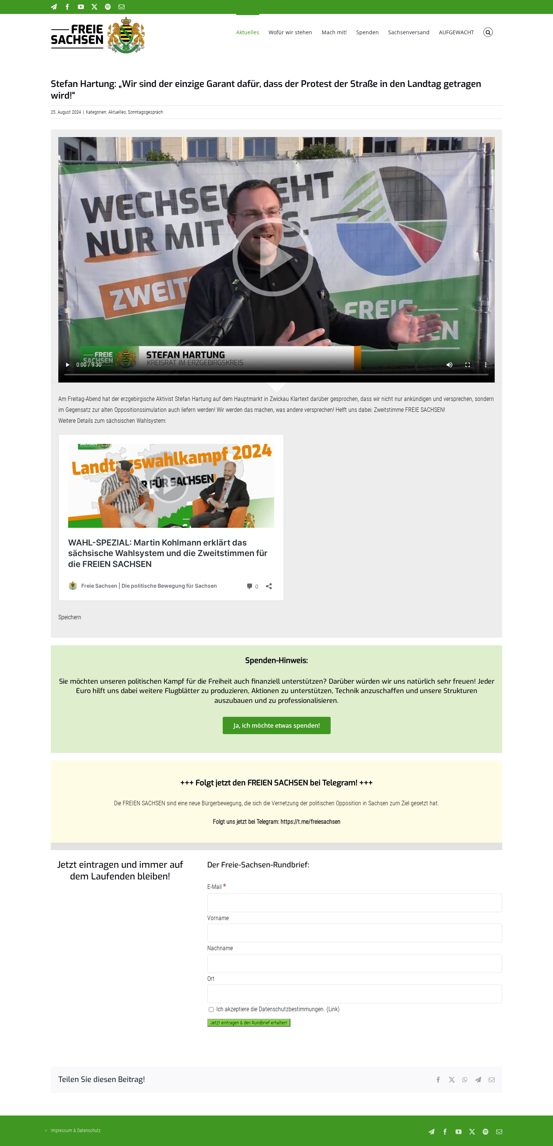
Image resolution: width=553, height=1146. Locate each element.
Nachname (220, 948)
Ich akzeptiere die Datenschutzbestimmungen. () (277, 1009)
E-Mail (216, 886)
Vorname (218, 918)
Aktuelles (117, 112)
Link (333, 1009)
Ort (210, 978)
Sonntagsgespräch (145, 112)
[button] (488, 31)
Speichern (69, 617)
